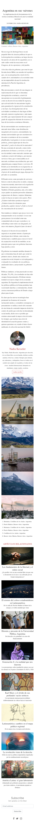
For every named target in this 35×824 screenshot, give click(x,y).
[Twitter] (17, 818)
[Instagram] (21, 818)
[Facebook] (13, 818)
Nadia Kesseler (22, 23)
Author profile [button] (17, 372)
